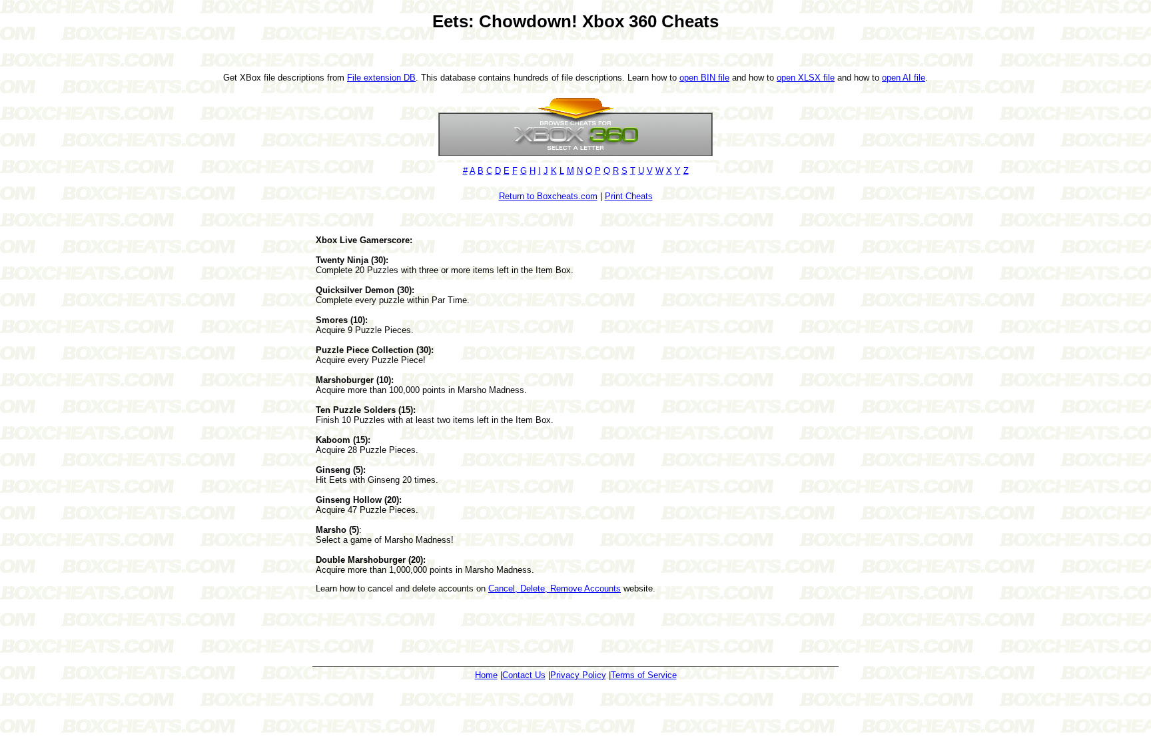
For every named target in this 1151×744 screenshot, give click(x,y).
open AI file (903, 78)
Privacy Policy (578, 675)
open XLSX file (806, 78)
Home (486, 675)
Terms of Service (644, 675)
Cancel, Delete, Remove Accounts (554, 588)
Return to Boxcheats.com (548, 196)
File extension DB (381, 78)
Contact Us (524, 675)
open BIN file (704, 78)
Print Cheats (629, 196)
